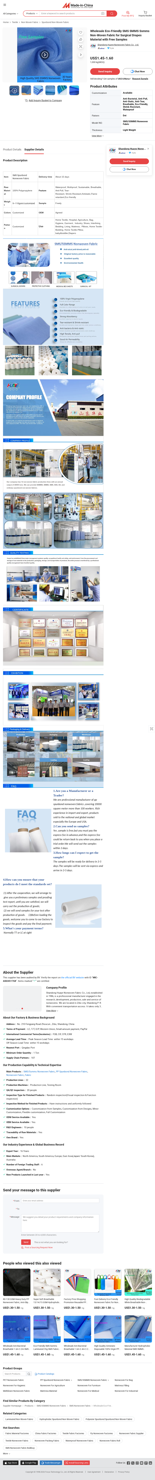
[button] (4, 5)
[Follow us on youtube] (141, 1462)
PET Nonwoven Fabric (13, 1380)
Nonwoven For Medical (88, 1390)
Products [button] (30, 13)
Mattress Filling (122, 1385)
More (5, 1453)
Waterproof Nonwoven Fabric (79, 1440)
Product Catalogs (45, 1373)
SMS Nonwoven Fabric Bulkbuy (20, 1447)
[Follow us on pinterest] (146, 1462)
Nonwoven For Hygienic (14, 1385)
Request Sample (140, 78)
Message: (15, 1216)
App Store (11, 1462)
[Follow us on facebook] (128, 1462)
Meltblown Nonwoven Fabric (16, 1390)
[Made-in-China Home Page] (77, 5)
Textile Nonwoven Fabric (16, 1440)
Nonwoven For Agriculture (52, 1385)
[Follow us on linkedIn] (150, 1462)
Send (26, 1242)
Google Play (29, 1462)
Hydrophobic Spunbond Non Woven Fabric (59, 1419)
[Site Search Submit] (112, 13)
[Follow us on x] (132, 1462)
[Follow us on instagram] (137, 1462)
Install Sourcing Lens (78, 1462)
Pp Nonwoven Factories (101, 1433)
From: (17, 1200)
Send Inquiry (105, 71)
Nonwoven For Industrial (126, 1390)
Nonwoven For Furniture (89, 1385)
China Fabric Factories (45, 1433)
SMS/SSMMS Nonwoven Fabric (92, 1380)
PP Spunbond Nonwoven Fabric (71, 1071)
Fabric (28, 1074)
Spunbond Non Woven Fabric (55, 22)
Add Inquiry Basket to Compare (45, 100)
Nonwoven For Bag (124, 1380)
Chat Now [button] (139, 71)
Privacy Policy (124, 1472)
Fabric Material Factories (17, 1433)
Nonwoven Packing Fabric (47, 1440)
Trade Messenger (51, 1462)
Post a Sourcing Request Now (37, 1247)
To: (18, 1208)
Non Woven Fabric (29, 22)
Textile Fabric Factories (73, 1433)
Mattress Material (48, 1390)
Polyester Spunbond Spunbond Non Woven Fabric (109, 1419)
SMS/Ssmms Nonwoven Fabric (39, 1071)
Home (6, 22)
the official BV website (72, 977)
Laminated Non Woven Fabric (19, 1419)
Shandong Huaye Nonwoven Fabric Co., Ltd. (118, 44)
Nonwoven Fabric (15, 1074)
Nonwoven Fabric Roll (110, 1440)
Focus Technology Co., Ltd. (56, 1472)
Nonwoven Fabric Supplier (131, 1433)
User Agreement (94, 1472)
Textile (15, 22)
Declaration (109, 1472)
